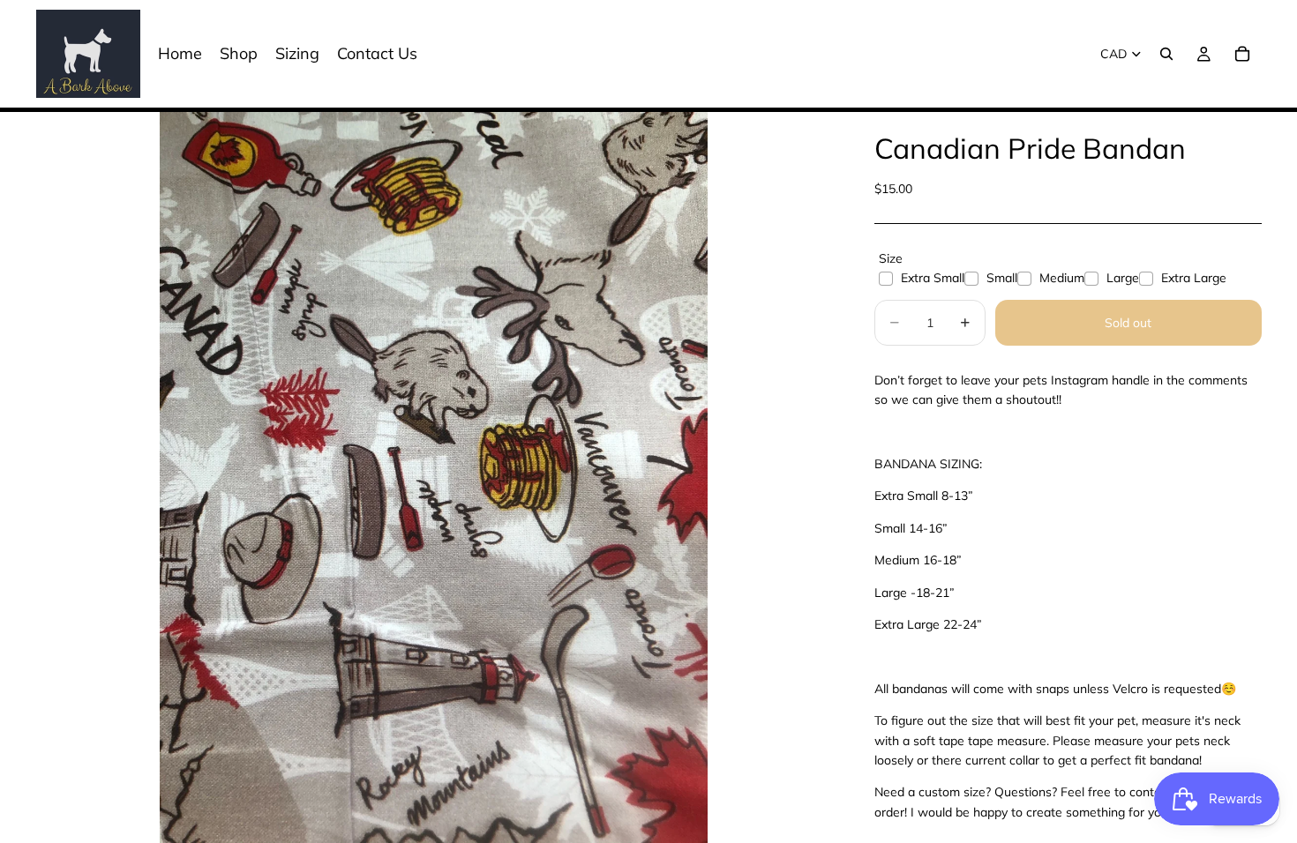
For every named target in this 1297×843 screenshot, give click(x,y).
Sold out (1128, 323)
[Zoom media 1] (433, 477)
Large (1122, 278)
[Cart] (1242, 53)
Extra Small (932, 278)
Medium (1061, 278)
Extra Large (1193, 278)
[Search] (1166, 53)
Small (1001, 278)
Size (891, 258)
